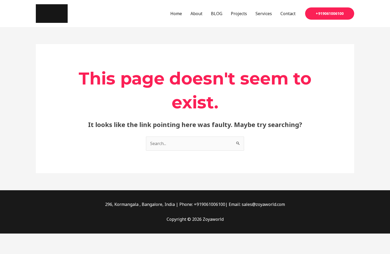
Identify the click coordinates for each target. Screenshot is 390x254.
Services (263, 13)
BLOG (216, 13)
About (196, 13)
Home (176, 13)
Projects (239, 13)
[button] (329, 13)
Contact (288, 13)
